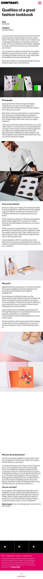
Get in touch (7, 504)
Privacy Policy (15, 567)
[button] (21, 575)
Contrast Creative (14, 3)
